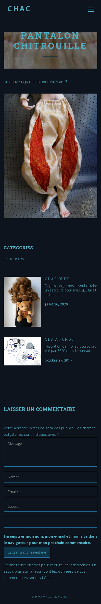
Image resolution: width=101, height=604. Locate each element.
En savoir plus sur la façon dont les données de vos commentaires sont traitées (50, 571)
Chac (19, 8)
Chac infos (15, 259)
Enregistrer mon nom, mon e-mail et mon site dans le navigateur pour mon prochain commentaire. (50, 539)
